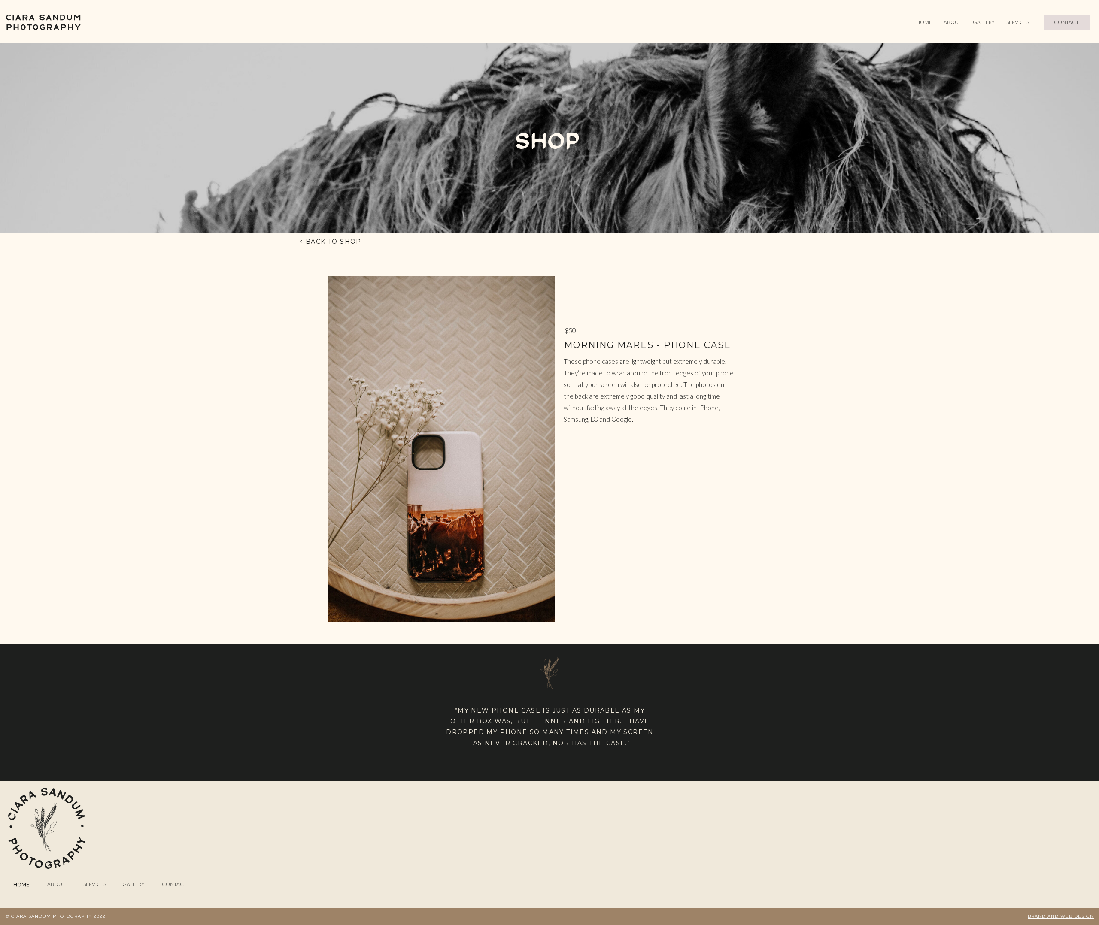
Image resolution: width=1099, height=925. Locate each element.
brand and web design (1061, 916)
